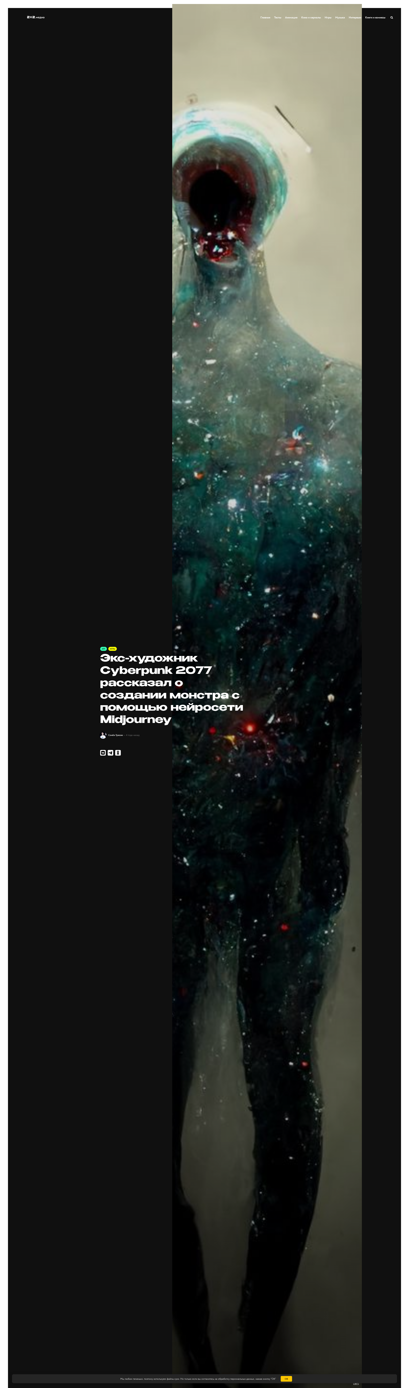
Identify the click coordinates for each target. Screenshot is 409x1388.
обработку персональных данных (236, 1378)
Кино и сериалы (311, 17)
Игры (328, 17)
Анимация (291, 17)
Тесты (277, 17)
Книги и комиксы (375, 17)
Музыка (340, 17)
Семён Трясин (115, 735)
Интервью (355, 17)
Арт (103, 649)
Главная (265, 17)
